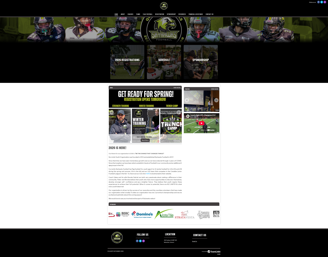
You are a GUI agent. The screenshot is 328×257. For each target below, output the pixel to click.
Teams (138, 14)
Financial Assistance (196, 14)
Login (218, 254)
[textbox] (145, 172)
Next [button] (179, 112)
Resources (182, 14)
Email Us (194, 241)
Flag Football (147, 14)
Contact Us (209, 14)
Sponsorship (171, 14)
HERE (148, 174)
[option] (145, 116)
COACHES (130, 14)
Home (116, 14)
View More (176, 87)
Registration (159, 14)
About (123, 14)
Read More (145, 140)
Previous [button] (112, 112)
